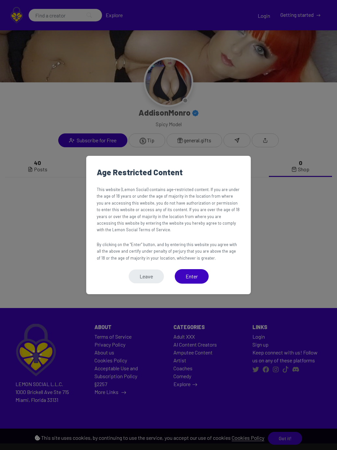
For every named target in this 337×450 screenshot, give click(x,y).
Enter (192, 276)
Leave (146, 276)
